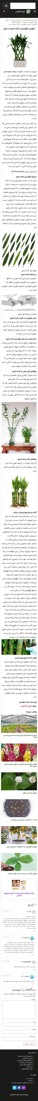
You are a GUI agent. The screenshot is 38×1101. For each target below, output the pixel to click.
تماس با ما (30, 1078)
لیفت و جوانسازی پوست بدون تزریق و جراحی (19, 894)
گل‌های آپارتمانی (15, 20)
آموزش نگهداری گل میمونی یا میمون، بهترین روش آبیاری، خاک (20, 765)
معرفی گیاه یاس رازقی (30, 793)
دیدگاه (33, 999)
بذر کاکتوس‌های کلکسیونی (25, 1060)
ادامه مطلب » (34, 739)
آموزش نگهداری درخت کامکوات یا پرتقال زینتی (22, 847)
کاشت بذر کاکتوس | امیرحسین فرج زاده (24, 820)
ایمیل (33, 1029)
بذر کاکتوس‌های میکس (26, 1065)
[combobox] (23, 6)
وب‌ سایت (33, 1036)
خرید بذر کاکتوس (28, 1058)
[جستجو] (6, 6)
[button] (34, 11)
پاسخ (35, 930)
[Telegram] (14, 1088)
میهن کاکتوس (26, 706)
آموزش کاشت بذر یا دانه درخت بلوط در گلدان (22, 874)
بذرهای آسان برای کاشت (26, 1062)
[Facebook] (19, 1088)
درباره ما (30, 1081)
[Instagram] (23, 1088)
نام (34, 1022)
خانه (35, 20)
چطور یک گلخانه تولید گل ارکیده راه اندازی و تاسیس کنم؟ (20, 736)
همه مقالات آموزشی (27, 20)
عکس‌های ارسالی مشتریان (25, 1056)
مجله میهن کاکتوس (27, 1069)
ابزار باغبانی (29, 1067)
